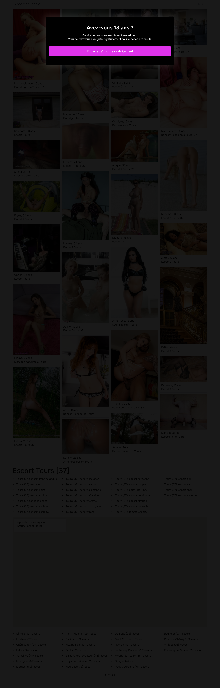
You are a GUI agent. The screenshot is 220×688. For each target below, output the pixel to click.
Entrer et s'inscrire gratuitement (110, 51)
